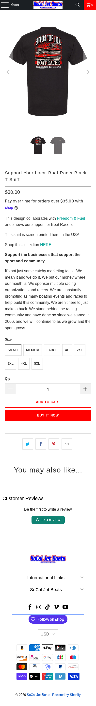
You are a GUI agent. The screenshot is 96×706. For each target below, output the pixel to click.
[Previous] (9, 72)
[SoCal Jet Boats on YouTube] (65, 607)
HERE (45, 245)
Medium (32, 350)
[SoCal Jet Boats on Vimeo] (56, 607)
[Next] (87, 72)
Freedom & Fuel (71, 218)
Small (13, 350)
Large (52, 350)
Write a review (48, 520)
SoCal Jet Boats (38, 695)
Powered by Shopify (66, 695)
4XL (24, 363)
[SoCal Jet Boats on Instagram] (39, 607)
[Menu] (2, 5)
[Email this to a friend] (67, 444)
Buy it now (48, 415)
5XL (37, 363)
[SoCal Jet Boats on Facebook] (30, 607)
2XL (80, 350)
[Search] (77, 5)
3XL (11, 363)
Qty (7, 378)
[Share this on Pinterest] (53, 444)
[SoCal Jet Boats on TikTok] (47, 607)
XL (67, 350)
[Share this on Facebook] (40, 444)
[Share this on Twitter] (27, 444)
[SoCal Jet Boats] (48, 5)
